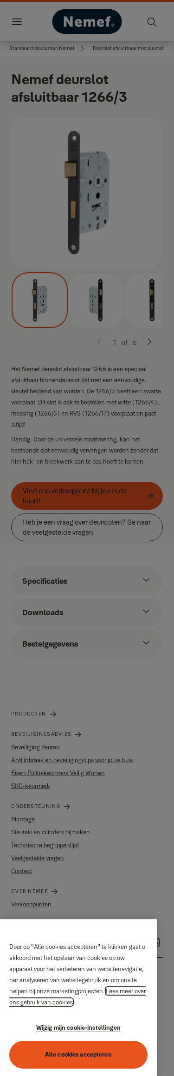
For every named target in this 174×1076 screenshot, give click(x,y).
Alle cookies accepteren (78, 1054)
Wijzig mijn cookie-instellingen (78, 1027)
